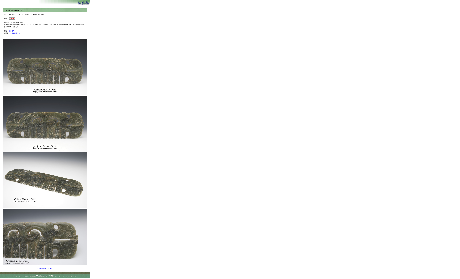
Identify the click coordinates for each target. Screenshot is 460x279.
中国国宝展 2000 (15, 33)
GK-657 (11, 31)
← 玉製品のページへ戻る (45, 268)
